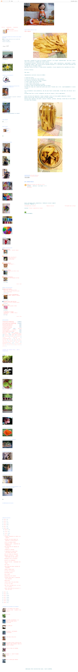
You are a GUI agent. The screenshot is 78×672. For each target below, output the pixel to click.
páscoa (6, 334)
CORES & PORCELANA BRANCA (11, 659)
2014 (5, 592)
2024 (5, 519)
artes (15, 343)
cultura (3, 337)
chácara (16, 332)
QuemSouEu (9, 27)
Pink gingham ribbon (12, 305)
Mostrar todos (19, 316)
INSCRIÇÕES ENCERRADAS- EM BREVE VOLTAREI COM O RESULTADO (12, 621)
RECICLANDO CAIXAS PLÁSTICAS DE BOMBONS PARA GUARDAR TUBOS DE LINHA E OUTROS (13, 644)
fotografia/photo (7, 326)
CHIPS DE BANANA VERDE (10, 542)
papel (13, 334)
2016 (5, 528)
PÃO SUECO (7, 564)
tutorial (4, 333)
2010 (5, 599)
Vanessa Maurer (7, 263)
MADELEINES (7, 580)
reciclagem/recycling (8, 331)
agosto (6, 529)
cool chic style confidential (11, 294)
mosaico (11, 341)
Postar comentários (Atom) (36, 208)
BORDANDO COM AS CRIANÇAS (11, 558)
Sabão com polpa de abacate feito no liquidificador (12, 258)
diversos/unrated (7, 327)
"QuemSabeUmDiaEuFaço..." (7, 338)
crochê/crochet (6, 328)
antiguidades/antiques (9, 336)
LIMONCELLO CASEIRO (9, 549)
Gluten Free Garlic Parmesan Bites (11, 302)
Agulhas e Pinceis (8, 277)
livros (12, 344)
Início (3, 27)
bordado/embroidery (16, 333)
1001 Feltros (7, 249)
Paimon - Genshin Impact (13, 250)
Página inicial (50, 205)
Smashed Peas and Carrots (10, 301)
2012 (5, 595)
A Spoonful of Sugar (9, 311)
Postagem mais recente (30, 205)
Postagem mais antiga (70, 205)
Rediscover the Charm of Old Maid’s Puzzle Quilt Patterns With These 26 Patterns (11, 291)
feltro (10, 339)
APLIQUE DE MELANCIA (10, 571)
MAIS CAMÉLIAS (8, 625)
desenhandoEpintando (6, 342)
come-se (5, 256)
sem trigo (17, 341)
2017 (5, 526)
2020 (5, 521)
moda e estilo (17, 344)
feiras (8, 344)
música (10, 343)
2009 (5, 600)
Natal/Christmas (6, 332)
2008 (5, 602)
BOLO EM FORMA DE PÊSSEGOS (11, 554)
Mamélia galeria (8, 130)
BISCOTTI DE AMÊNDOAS (10, 560)
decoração (15, 337)
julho (6, 531)
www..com (6, 128)
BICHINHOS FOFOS (9, 572)
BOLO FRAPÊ (7, 574)
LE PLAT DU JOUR (9, 583)
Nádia (28, 184)
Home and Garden (8, 289)
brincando (18, 336)
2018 (5, 524)
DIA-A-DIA (7, 614)
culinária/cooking (34, 176)
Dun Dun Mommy (7, 270)
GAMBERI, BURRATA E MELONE (14, 295)
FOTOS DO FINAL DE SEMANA (11, 648)
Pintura (16, 342)
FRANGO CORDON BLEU (9, 569)
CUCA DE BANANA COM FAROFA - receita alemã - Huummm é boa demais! (13, 610)
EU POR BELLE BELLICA (10, 637)
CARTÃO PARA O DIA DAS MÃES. (12, 582)
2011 (5, 597)
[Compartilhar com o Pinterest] (29, 177)
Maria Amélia (32, 175)
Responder (29, 187)
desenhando (4, 343)
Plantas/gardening (7, 324)
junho (6, 533)
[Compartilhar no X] (27, 177)
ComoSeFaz (15, 27)
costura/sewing (8, 321)
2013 (5, 593)
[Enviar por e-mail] (25, 177)
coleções (19, 334)
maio (6, 535)
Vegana (15, 339)
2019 (5, 523)
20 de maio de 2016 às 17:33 (37, 184)
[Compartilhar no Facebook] (28, 177)
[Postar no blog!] (26, 177)
